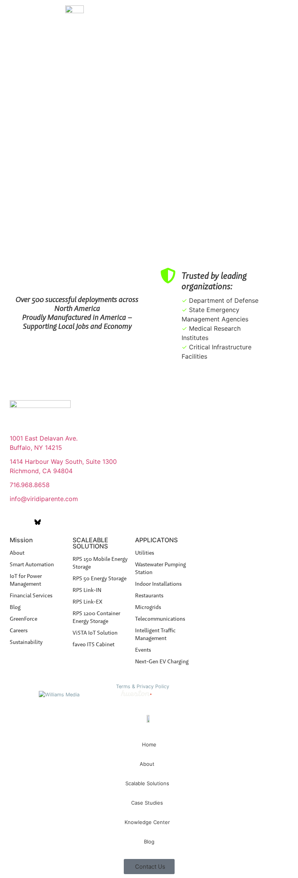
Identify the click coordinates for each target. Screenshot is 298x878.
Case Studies (147, 803)
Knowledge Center (147, 822)
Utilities (144, 552)
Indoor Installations (158, 583)
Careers (19, 630)
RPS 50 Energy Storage (99, 578)
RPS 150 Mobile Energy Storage (100, 562)
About (17, 552)
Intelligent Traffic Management (155, 634)
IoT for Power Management (26, 580)
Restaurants (149, 595)
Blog (15, 607)
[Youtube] (25, 522)
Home (149, 744)
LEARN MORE (272, 60)
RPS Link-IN (87, 589)
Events (143, 649)
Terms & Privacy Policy (142, 686)
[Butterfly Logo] (38, 522)
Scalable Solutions (147, 783)
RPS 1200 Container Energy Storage (96, 617)
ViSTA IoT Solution (95, 632)
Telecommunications (160, 618)
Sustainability (26, 642)
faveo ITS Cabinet (93, 644)
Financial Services (31, 595)
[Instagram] (50, 522)
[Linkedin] (13, 522)
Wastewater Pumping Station (160, 568)
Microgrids (148, 607)
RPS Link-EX (87, 601)
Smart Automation (32, 564)
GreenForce (23, 618)
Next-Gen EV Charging (162, 661)
